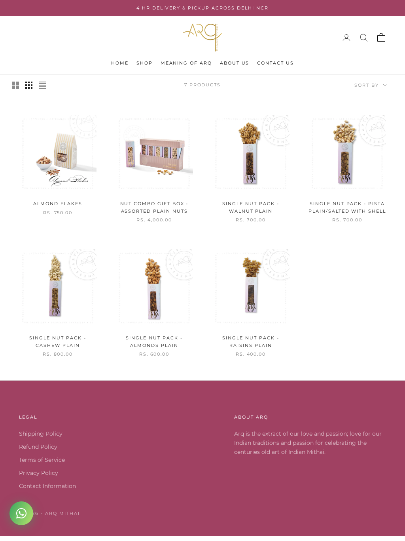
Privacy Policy (38, 472)
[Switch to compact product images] (42, 85)
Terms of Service (42, 459)
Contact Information (47, 486)
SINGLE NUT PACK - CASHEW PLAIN (57, 341)
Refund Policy (38, 446)
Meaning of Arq (186, 63)
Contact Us (275, 63)
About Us (235, 63)
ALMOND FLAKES (57, 203)
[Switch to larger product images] (15, 85)
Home (120, 63)
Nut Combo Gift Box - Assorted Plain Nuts (154, 207)
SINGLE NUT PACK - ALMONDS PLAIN (154, 341)
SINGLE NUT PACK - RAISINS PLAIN (250, 341)
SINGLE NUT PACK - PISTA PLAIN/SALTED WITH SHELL (347, 207)
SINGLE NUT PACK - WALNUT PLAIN (250, 207)
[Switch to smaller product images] (28, 85)
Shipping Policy (40, 433)
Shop (144, 63)
